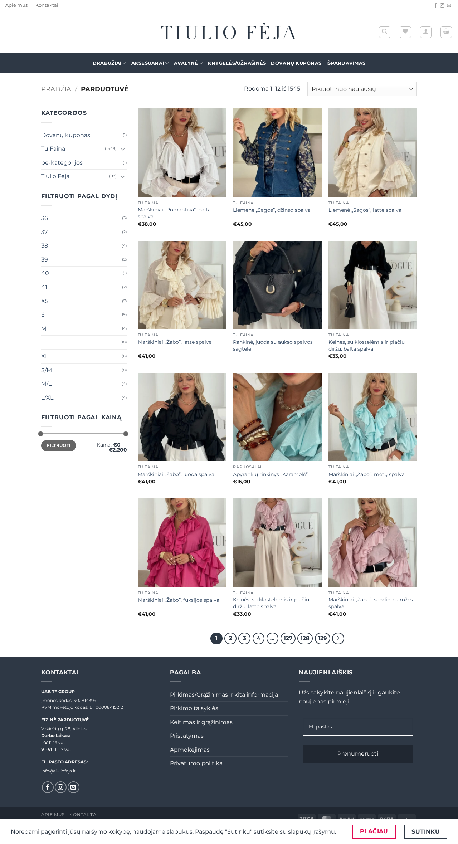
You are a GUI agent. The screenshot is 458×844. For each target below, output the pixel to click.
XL (44, 356)
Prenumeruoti (357, 753)
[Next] (338, 639)
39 (44, 259)
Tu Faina (53, 148)
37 (44, 232)
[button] (426, 32)
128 (305, 638)
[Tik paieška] (384, 32)
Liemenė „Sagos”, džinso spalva (272, 210)
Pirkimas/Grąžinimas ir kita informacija (224, 694)
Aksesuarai (147, 63)
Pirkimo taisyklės (194, 708)
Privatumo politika (196, 763)
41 (44, 287)
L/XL (47, 397)
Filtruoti (58, 445)
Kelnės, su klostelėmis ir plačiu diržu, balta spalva (366, 345)
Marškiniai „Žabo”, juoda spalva (176, 474)
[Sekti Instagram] (442, 5)
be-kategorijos (62, 162)
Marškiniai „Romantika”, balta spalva (174, 213)
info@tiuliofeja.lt (58, 771)
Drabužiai (107, 63)
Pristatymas (187, 735)
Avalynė (186, 63)
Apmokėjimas (190, 749)
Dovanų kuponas (296, 63)
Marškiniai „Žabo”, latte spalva (175, 342)
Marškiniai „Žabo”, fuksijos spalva (178, 600)
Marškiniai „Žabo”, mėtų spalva (366, 474)
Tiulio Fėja (55, 176)
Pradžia (56, 89)
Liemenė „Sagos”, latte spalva (364, 210)
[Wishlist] (405, 32)
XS (45, 301)
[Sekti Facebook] (435, 5)
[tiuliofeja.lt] (229, 32)
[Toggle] (122, 149)
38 (44, 245)
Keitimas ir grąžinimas (201, 722)
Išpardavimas (345, 63)
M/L (46, 383)
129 (322, 638)
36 (44, 218)
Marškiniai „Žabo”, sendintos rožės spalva (370, 603)
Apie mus (16, 5)
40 (45, 273)
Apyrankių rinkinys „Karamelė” (270, 474)
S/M (46, 370)
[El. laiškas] (449, 5)
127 (288, 638)
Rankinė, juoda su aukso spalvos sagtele (273, 345)
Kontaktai (46, 5)
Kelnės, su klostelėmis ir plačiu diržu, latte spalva (271, 603)
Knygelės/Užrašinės (237, 63)
